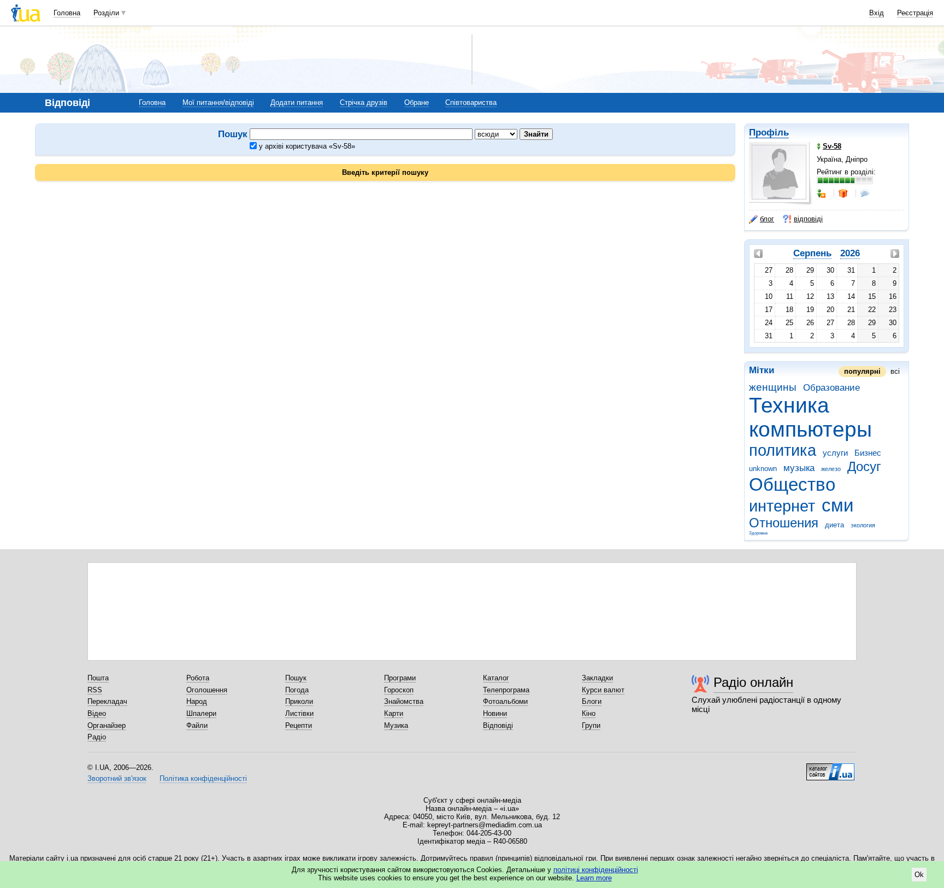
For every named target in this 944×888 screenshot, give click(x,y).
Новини (495, 713)
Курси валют (603, 690)
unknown (763, 468)
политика (782, 450)
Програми (400, 678)
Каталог (496, 678)
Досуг (864, 467)
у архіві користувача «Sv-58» (306, 146)
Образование (831, 388)
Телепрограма (506, 690)
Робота (197, 678)
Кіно (588, 713)
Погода (297, 690)
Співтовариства (471, 102)
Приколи (299, 701)
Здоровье (758, 533)
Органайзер (106, 725)
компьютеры (810, 429)
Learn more (594, 878)
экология (863, 525)
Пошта (98, 678)
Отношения (783, 523)
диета (834, 525)
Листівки (299, 713)
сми (837, 505)
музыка (799, 468)
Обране (416, 102)
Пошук (295, 678)
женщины (772, 387)
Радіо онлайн (753, 682)
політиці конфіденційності (595, 870)
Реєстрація (915, 13)
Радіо (96, 737)
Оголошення (206, 690)
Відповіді (498, 725)
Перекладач (107, 701)
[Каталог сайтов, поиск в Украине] (830, 767)
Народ (196, 701)
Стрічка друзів (363, 102)
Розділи (106, 13)
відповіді (808, 219)
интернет (782, 506)
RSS (94, 690)
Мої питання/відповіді (218, 102)
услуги (835, 452)
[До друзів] (822, 193)
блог (767, 219)
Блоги (591, 701)
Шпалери (201, 713)
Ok (919, 875)
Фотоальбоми (505, 701)
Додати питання (296, 102)
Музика (396, 725)
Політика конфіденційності (203, 778)
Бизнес (867, 452)
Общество (792, 484)
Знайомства (403, 701)
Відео (96, 713)
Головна (67, 13)
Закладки (597, 678)
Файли (197, 725)
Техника (789, 405)
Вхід (876, 13)
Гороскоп (399, 690)
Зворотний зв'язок (116, 778)
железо (831, 469)
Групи (591, 725)
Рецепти (298, 725)
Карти (393, 713)
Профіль (769, 132)
